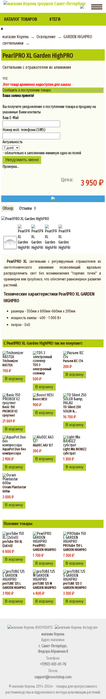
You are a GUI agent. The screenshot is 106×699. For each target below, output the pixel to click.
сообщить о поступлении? (79, 90)
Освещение (45, 36)
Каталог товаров (20, 19)
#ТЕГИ (54, 19)
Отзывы (25, 208)
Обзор (7, 208)
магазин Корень (15, 36)
